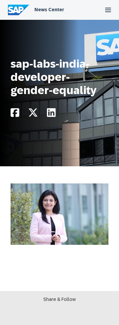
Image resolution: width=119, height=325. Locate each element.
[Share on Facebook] (15, 114)
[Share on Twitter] (33, 114)
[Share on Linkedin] (51, 114)
